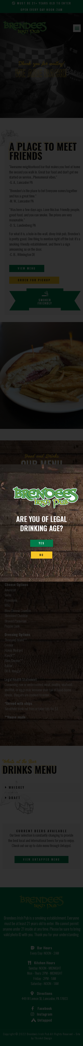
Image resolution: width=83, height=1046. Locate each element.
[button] (41, 543)
